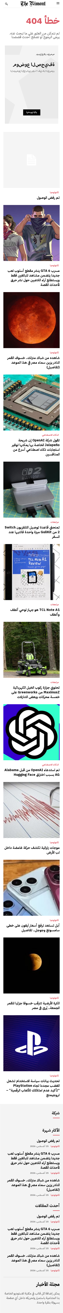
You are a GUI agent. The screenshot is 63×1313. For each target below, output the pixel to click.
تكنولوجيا (54, 192)
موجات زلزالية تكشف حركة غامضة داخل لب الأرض (32, 850)
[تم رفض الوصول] (31, 160)
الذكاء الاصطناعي (50, 435)
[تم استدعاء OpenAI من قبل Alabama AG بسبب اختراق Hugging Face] (31, 732)
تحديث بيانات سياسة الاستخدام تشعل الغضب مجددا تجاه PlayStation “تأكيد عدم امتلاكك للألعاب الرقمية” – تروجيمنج (33, 1087)
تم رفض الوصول (48, 197)
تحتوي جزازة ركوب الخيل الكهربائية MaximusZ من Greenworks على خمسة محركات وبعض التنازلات (35, 692)
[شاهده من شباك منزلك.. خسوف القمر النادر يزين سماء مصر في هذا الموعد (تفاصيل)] (31, 320)
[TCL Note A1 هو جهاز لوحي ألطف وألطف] (31, 572)
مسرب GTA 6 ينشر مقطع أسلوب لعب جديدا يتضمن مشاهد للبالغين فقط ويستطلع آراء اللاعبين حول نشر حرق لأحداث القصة (34, 277)
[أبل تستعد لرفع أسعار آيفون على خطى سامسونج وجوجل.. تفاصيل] (31, 888)
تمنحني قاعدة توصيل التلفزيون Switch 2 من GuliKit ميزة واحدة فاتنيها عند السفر (32, 532)
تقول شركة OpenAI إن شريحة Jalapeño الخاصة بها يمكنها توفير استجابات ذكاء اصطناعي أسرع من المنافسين (36, 447)
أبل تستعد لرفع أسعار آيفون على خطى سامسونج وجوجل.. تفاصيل (33, 928)
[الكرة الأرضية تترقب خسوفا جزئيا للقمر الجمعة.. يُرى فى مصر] (31, 965)
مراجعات (54, 522)
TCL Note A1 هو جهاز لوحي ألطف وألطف (35, 612)
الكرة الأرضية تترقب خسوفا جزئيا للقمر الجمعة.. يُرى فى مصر (33, 1005)
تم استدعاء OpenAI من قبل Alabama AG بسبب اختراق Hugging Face (32, 772)
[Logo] (33, 4)
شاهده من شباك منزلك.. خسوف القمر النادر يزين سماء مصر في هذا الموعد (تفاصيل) (33, 362)
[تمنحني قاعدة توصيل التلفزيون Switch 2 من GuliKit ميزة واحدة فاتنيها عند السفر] (31, 490)
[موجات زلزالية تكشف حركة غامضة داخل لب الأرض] (31, 810)
